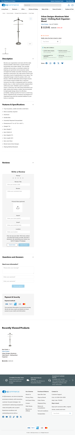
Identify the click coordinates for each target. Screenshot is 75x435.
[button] (13, 178)
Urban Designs (44, 24)
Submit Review (23, 245)
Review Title (18, 181)
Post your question (18, 286)
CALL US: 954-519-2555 (59, 397)
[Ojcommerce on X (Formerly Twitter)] (20, 416)
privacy (23, 241)
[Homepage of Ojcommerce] (10, 5)
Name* (18, 215)
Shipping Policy (42, 403)
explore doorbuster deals (57, 1)
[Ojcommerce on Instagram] (10, 416)
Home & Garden (10, 13)
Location (18, 229)
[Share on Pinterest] (54, 63)
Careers (28, 403)
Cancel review (12, 245)
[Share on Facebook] (46, 63)
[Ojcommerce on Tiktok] (14, 416)
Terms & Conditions (43, 411)
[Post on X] (58, 63)
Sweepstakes (41, 413)
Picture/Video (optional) (18, 201)
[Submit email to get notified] (57, 41)
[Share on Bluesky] (62, 63)
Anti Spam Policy (30, 400)
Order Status (41, 400)
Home (4, 13)
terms (17, 241)
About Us (28, 394)
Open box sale (70, 1)
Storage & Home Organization (21, 13)
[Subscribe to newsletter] (70, 413)
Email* (18, 222)
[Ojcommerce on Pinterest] (17, 416)
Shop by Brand (42, 397)
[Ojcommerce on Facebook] (3, 416)
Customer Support (57, 394)
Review (18, 188)
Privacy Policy (29, 397)
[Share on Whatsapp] (50, 63)
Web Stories (29, 406)
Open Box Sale (42, 394)
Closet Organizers (32, 13)
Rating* (18, 175)
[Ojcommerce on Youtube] (7, 416)
